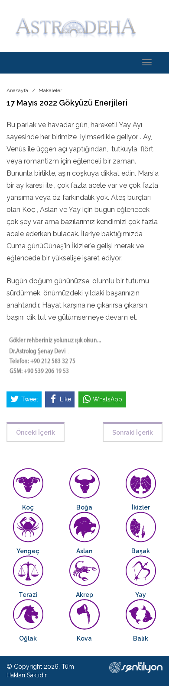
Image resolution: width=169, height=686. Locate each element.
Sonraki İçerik (132, 432)
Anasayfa (17, 90)
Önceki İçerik (35, 432)
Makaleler (50, 90)
